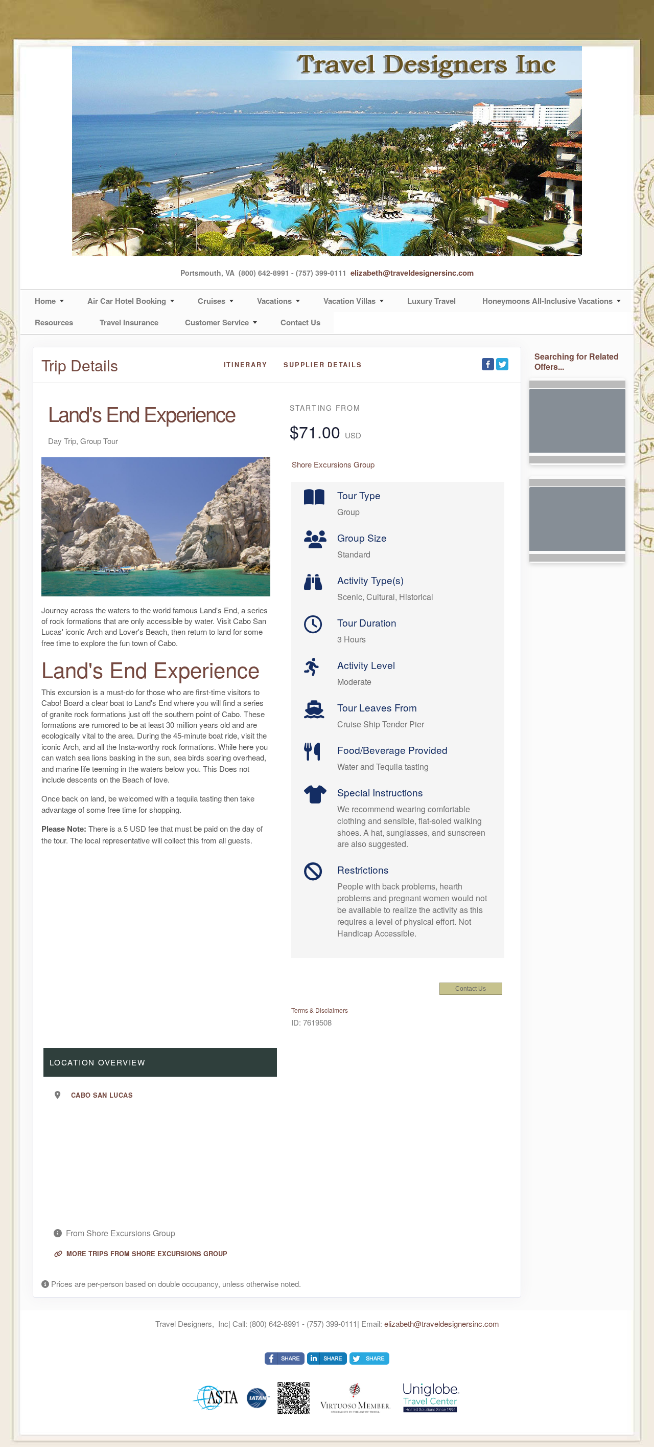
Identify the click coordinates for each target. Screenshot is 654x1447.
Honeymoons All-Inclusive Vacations (547, 300)
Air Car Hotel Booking (126, 300)
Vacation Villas (349, 300)
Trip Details (79, 365)
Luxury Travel (431, 300)
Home (45, 300)
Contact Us (300, 322)
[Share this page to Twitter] (502, 364)
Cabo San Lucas (102, 1095)
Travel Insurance (129, 322)
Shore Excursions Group (333, 464)
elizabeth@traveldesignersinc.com (412, 272)
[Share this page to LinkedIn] (327, 1358)
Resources (54, 322)
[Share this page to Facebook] (488, 364)
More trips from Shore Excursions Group (145, 1253)
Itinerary (246, 364)
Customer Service (217, 322)
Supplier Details (323, 364)
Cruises (211, 300)
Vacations (274, 300)
